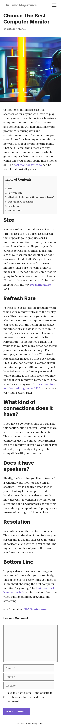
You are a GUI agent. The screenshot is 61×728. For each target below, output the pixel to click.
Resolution (14, 206)
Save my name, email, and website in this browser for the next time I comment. (30, 697)
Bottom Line (15, 210)
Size (10, 188)
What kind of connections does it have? (31, 197)
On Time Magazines (21, 5)
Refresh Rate (15, 193)
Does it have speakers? (21, 201)
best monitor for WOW (28, 165)
